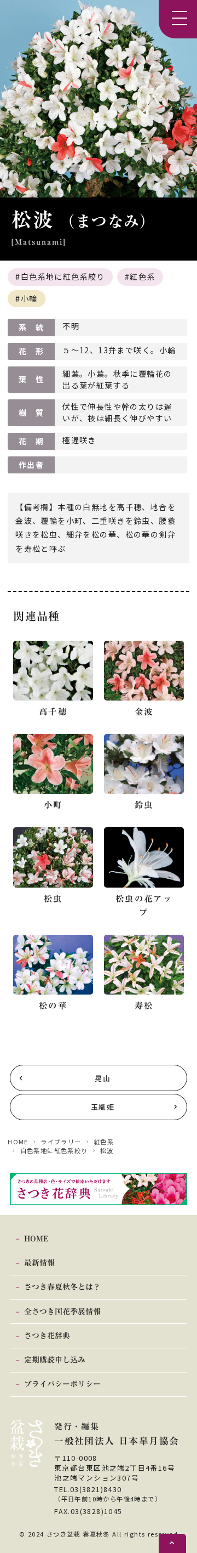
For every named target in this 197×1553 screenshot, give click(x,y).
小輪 (29, 298)
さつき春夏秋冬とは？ (62, 1287)
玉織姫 (102, 1107)
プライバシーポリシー (62, 1384)
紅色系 (142, 276)
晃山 (103, 1078)
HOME (18, 1141)
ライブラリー (60, 1141)
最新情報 (39, 1263)
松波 (107, 1150)
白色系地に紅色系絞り (63, 276)
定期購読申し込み (54, 1360)
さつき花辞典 (47, 1336)
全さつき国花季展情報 (62, 1311)
